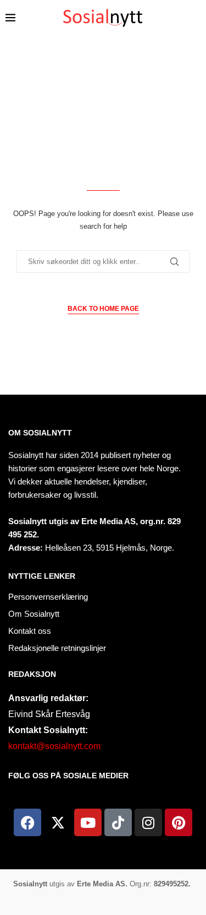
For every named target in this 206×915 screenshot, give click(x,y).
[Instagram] (148, 822)
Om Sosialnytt (40, 432)
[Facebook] (27, 822)
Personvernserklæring (48, 597)
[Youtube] (88, 822)
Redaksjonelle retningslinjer (57, 648)
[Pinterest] (178, 822)
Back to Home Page (103, 309)
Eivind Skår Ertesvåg (49, 714)
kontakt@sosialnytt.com (54, 746)
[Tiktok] (118, 822)
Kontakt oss (29, 631)
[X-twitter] (57, 822)
